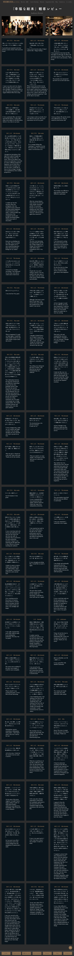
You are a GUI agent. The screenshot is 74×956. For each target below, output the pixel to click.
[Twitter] (72, 24)
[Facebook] (72, 20)
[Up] (70, 947)
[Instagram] (72, 30)
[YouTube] (72, 27)
